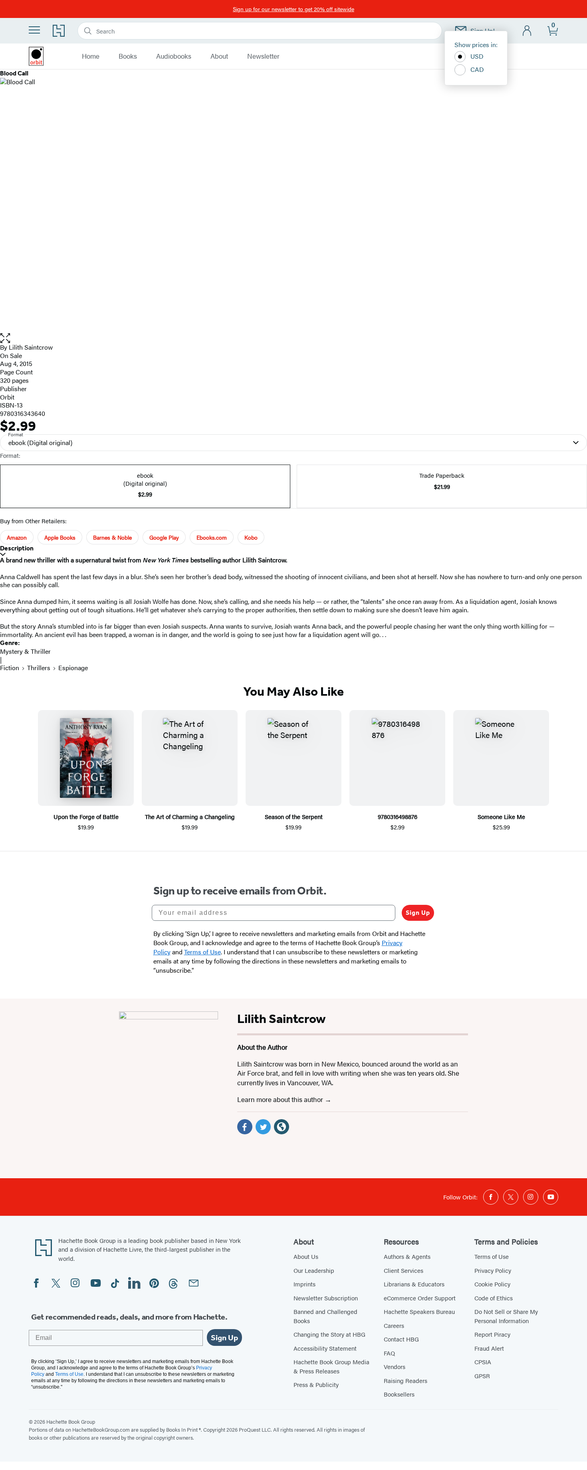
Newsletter (263, 56)
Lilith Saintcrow (31, 347)
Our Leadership (314, 1270)
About (219, 56)
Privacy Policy (492, 1270)
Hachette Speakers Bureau (419, 1311)
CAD (477, 69)
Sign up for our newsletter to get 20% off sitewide (293, 9)
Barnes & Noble (112, 537)
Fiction (9, 667)
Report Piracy (492, 1334)
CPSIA (482, 1361)
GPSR (482, 1375)
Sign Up (418, 912)
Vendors (394, 1366)
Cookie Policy (492, 1284)
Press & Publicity (316, 1384)
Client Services (403, 1270)
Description (17, 548)
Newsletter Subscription (326, 1298)
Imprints (304, 1284)
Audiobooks (173, 56)
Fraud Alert (489, 1348)
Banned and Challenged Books (325, 1316)
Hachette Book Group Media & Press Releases (331, 1366)
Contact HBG (401, 1339)
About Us (306, 1256)
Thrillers (38, 667)
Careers (394, 1325)
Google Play (164, 537)
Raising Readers (405, 1380)
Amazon (17, 537)
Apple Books (59, 537)
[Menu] (34, 30)
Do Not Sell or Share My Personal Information (506, 1316)
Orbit (7, 397)
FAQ (389, 1353)
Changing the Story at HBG (329, 1334)
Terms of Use (491, 1256)
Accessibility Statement (325, 1348)
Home (90, 56)
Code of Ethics (493, 1298)
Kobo (251, 537)
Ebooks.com (211, 537)
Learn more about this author (281, 1099)
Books (128, 56)
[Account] (527, 31)
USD (477, 56)
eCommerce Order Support (420, 1298)
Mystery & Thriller (25, 651)
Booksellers (399, 1394)
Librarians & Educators (414, 1284)
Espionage (73, 667)
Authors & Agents (407, 1256)
